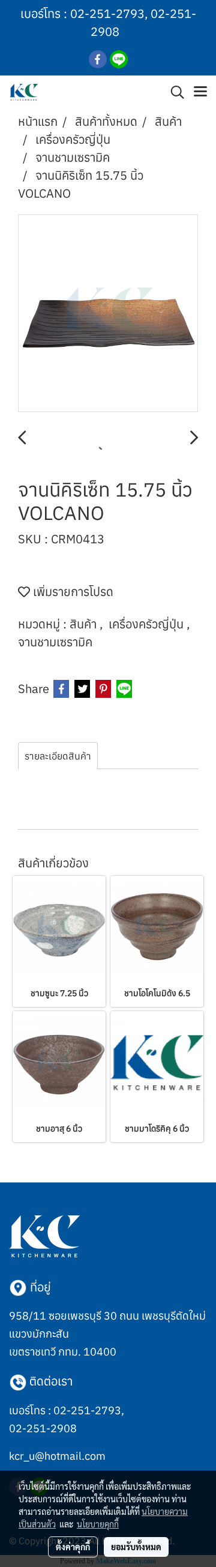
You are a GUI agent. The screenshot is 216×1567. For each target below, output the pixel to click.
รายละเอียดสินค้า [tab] (58, 756)
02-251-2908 (43, 1428)
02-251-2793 (107, 13)
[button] (173, 92)
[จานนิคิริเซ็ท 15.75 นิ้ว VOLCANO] (108, 314)
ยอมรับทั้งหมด (136, 1546)
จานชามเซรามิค (55, 642)
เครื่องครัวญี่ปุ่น (148, 624)
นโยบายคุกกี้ (98, 1523)
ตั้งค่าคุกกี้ (73, 1546)
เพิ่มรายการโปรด (71, 591)
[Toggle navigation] (200, 92)
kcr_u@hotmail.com (57, 1456)
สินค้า (85, 624)
